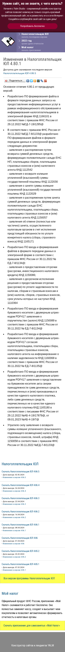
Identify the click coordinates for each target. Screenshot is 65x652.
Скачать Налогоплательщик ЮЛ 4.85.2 (20, 551)
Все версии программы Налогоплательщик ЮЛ (29, 578)
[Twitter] (31, 81)
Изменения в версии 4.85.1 (14, 570)
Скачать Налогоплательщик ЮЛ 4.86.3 (20, 498)
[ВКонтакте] (28, 81)
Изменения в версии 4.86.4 (14, 491)
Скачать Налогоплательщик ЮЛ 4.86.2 (20, 511)
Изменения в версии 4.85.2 (14, 557)
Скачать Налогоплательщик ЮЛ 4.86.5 (20, 471)
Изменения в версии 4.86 (13, 543)
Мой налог (10, 593)
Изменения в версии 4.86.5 (14, 477)
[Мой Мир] (38, 81)
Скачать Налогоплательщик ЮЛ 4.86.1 (20, 524)
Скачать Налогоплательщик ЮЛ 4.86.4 (20, 485)
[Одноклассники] (35, 81)
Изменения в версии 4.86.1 (14, 530)
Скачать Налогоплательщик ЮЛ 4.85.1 (20, 564)
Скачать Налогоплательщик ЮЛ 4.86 (20, 538)
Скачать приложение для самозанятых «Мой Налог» (32, 625)
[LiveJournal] (42, 81)
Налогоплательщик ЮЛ (20, 464)
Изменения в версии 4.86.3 (14, 504)
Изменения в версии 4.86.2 (14, 517)
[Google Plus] (45, 81)
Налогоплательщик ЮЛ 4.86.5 (19, 73)
